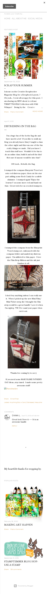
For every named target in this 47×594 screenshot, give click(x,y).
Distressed (30, 402)
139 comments (15, 569)
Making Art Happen (18, 524)
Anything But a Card (18, 402)
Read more (38, 111)
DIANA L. (16, 415)
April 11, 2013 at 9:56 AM (30, 416)
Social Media (35, 18)
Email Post (14, 399)
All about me (19, 18)
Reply (14, 426)
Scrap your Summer (18, 85)
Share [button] (6, 112)
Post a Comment (17, 112)
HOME (7, 18)
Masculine (38, 402)
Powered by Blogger (25, 586)
